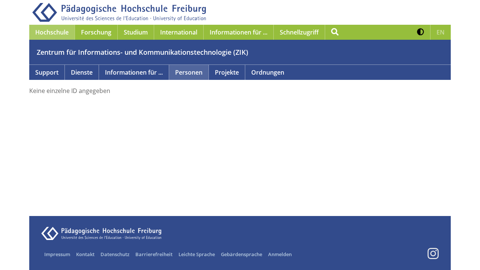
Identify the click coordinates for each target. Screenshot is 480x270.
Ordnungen (267, 72)
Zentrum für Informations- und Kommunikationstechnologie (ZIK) (142, 52)
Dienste (82, 72)
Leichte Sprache (196, 254)
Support (46, 72)
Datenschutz (114, 254)
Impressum (57, 254)
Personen (188, 72)
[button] (420, 32)
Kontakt (85, 254)
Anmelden (280, 254)
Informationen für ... (134, 72)
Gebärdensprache (241, 254)
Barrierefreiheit (153, 254)
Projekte (227, 72)
